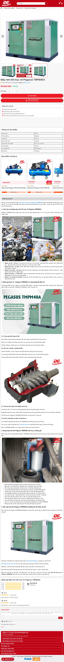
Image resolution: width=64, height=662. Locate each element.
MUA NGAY (33, 95)
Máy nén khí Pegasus (30, 8)
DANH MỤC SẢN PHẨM (7, 648)
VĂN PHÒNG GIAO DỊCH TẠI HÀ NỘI (12, 638)
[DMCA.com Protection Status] (36, 659)
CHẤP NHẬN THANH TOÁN (8, 653)
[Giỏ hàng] (59, 3)
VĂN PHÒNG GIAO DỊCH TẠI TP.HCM (12, 641)
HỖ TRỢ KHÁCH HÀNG (7, 643)
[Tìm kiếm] (46, 3)
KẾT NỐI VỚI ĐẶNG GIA (7, 651)
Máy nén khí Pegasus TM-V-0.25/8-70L (39, 188)
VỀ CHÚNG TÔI (5, 646)
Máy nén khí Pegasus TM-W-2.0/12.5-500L (14, 188)
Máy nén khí (19, 8)
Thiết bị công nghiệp (9, 8)
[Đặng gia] (6, 3)
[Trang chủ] (1, 8)
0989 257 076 (9, 659)
